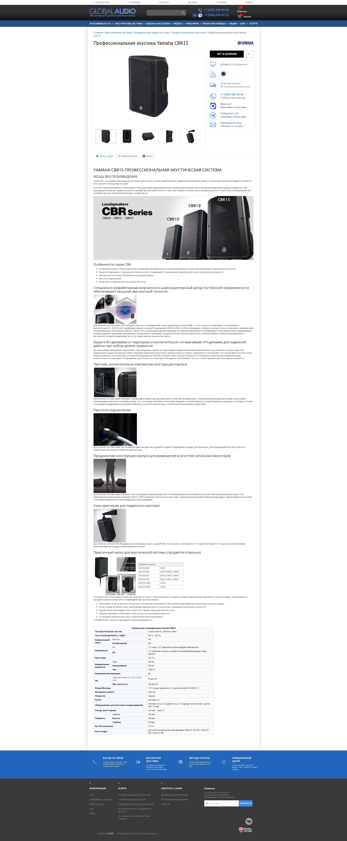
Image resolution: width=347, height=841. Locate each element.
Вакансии (165, 804)
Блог (91, 808)
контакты (164, 2)
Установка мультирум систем (132, 799)
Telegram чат (229, 113)
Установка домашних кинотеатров (134, 795)
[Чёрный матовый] (223, 74)
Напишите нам (231, 123)
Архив (92, 813)
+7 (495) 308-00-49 (216, 10)
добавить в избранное (233, 64)
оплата (248, 2)
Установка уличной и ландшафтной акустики (134, 810)
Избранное (242, 10)
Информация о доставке (100, 799)
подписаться (246, 803)
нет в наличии (227, 54)
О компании (134, 2)
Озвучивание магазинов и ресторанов (136, 804)
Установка (221, 2)
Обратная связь (102, 2)
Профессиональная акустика (189, 32)
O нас (92, 795)
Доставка (192, 2)
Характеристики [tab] (129, 156)
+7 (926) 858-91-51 (216, 15)
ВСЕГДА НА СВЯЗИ (113, 758)
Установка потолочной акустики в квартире (134, 817)
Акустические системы (119, 32)
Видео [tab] (149, 156)
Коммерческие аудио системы (152, 32)
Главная (99, 32)
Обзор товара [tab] (106, 156)
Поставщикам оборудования (174, 799)
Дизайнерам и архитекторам (174, 795)
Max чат (226, 104)
